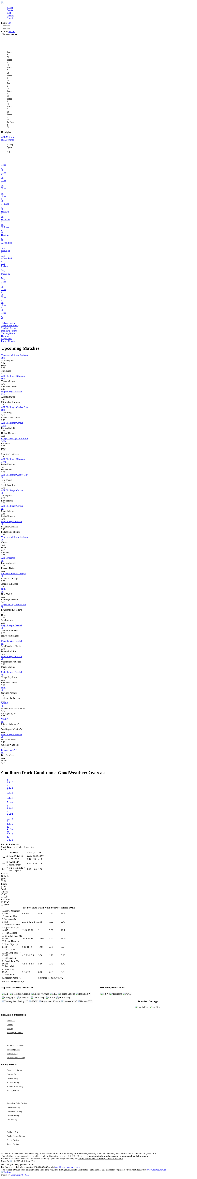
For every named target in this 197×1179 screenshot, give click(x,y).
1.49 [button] (3, 384)
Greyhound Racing (14, 1070)
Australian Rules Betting (17, 1103)
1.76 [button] (3, 685)
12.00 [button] (41, 947)
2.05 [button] (51, 972)
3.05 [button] (3, 451)
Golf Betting (12, 1119)
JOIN (9, 23)
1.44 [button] (3, 638)
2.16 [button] (3, 399)
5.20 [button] (63, 955)
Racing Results (8, 341)
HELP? (12, 31)
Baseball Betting (13, 1107)
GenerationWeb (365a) (20, 1175)
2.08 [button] (3, 581)
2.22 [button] (3, 664)
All (8, 152)
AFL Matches (7, 137)
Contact (10, 15)
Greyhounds (6, 338)
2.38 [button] (3, 430)
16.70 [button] (63, 938)
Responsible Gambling (16, 1057)
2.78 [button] (3, 420)
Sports (10, 10)
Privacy (10, 1028)
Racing (10, 7)
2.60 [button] (51, 947)
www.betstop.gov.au (156, 1169)
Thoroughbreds (8, 333)
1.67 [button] (3, 404)
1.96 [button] (3, 472)
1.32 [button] (3, 711)
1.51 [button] (3, 436)
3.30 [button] (3, 612)
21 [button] (39, 930)
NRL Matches (7, 140)
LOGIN (5, 31)
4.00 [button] (3, 545)
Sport (9, 147)
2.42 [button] (3, 389)
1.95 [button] (3, 602)
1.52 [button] (3, 654)
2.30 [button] (3, 623)
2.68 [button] (3, 633)
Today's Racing (8, 323)
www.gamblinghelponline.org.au (102, 1156)
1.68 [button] (3, 555)
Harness (5, 336)
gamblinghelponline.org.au (67, 1167)
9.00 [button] (40, 913)
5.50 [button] (40, 955)
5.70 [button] (63, 963)
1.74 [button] (3, 363)
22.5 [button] (63, 947)
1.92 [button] (3, 571)
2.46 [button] (3, 482)
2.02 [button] (3, 680)
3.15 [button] (3, 529)
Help (9, 13)
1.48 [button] (3, 487)
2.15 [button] (40, 922)
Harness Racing (13, 1074)
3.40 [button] (51, 938)
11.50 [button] (63, 913)
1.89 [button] (3, 763)
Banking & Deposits (15, 1032)
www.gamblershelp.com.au (134, 1156)
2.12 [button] (3, 456)
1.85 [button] (3, 565)
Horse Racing (12, 1078)
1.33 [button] (3, 534)
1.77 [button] (3, 695)
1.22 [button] (51, 922)
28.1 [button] (63, 930)
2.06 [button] (3, 498)
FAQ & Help (12, 1053)
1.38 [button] (3, 415)
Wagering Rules (13, 1049)
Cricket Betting (13, 1115)
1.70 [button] (3, 586)
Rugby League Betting (16, 1136)
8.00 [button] (40, 972)
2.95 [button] (3, 550)
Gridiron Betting (13, 1132)
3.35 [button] (3, 446)
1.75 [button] (3, 467)
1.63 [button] (3, 669)
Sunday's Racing (8, 328)
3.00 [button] (3, 368)
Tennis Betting (13, 1144)
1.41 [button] (3, 519)
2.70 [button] (63, 922)
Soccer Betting (13, 1140)
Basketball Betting (14, 1111)
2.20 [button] (51, 913)
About (10, 18)
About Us (11, 1020)
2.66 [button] (3, 513)
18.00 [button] (41, 938)
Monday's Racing (9, 331)
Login (4, 23)
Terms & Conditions (15, 1045)
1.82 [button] (3, 758)
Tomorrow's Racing (10, 325)
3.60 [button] (3, 373)
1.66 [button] (3, 503)
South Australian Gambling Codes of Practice (100, 1158)
